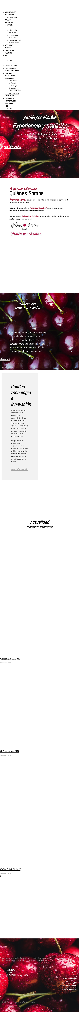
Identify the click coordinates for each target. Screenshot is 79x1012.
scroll (39, 172)
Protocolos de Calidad (13, 31)
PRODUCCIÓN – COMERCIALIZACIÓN (11, 16)
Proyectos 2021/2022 (10, 658)
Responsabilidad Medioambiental (15, 41)
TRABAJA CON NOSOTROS (9, 51)
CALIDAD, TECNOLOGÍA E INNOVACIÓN (9, 22)
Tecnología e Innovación (13, 36)
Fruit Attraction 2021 (9, 751)
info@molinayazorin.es (69, 989)
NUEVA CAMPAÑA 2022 (10, 869)
